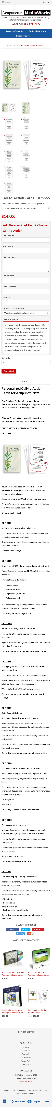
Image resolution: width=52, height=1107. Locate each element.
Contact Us (26, 1054)
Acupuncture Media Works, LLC (29, 1090)
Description (25, 381)
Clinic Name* (9, 235)
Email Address (9, 286)
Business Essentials (15, 31)
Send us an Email (26, 1081)
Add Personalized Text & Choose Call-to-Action (25, 227)
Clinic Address (9, 257)
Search (26, 1047)
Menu (7, 2)
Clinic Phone (8, 275)
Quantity (6, 358)
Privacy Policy (29, 1093)
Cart (48, 2)
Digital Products (23, 36)
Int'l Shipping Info (26, 1064)
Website (7, 297)
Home (9, 45)
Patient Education (37, 31)
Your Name (8, 246)
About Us (26, 1051)
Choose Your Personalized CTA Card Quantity (23, 203)
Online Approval (10, 319)
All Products (26, 1058)
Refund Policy (26, 1061)
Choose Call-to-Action (13, 308)
